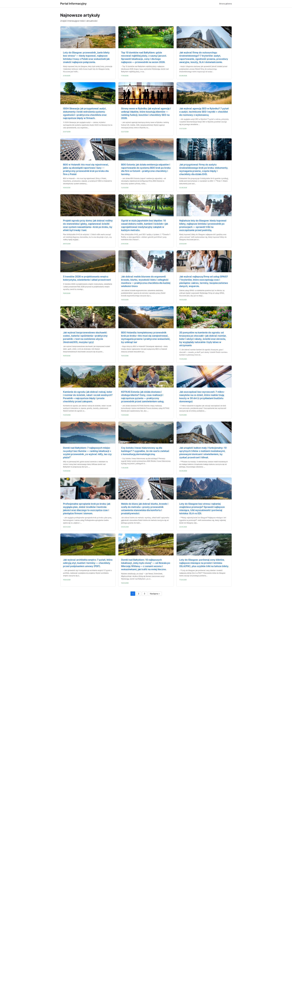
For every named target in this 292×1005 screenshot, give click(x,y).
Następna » (155, 593)
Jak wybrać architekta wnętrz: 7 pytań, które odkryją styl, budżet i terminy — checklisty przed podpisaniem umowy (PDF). (87, 563)
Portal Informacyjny (73, 3)
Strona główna (225, 4)
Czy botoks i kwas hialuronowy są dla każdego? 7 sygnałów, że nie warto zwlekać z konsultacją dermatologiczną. (145, 451)
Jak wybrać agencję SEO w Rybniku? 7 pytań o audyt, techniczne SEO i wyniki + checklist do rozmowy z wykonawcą (204, 111)
